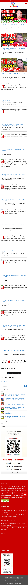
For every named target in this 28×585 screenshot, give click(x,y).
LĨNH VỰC (14, 580)
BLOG (12, 581)
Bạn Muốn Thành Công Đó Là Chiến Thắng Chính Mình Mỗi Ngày (13, 175)
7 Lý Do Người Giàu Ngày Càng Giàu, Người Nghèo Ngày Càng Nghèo (14, 276)
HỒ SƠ (15, 581)
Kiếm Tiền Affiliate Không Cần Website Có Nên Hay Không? (15, 417)
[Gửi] (25, 386)
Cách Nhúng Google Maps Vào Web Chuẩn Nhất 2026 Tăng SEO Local (15, 394)
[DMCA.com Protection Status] (5, 500)
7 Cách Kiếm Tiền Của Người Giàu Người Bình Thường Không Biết (13, 150)
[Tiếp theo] (14, 364)
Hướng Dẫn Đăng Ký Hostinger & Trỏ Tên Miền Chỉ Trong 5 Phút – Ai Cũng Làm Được (15, 399)
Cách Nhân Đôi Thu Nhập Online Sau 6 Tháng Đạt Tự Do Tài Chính (14, 250)
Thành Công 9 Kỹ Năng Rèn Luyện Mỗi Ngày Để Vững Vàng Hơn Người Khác (13, 49)
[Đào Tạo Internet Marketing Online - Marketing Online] (14, 4)
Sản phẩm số (4, 381)
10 (24, 361)
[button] (2, 4)
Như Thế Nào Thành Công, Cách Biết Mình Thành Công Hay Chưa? (13, 351)
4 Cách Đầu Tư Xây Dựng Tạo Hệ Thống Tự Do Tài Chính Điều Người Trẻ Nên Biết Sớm (12, 125)
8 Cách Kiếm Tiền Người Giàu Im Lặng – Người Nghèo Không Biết (13, 200)
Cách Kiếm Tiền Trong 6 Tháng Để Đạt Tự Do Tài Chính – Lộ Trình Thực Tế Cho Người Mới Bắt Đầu (13, 326)
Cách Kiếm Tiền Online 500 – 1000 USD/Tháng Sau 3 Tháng (13, 301)
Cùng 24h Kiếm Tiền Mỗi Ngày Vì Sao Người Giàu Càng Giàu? (13, 225)
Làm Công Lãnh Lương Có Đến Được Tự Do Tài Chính (13, 24)
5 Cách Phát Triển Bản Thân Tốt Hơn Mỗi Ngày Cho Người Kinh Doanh (13, 99)
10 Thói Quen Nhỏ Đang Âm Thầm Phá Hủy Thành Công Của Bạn (14, 74)
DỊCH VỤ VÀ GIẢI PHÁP (7, 580)
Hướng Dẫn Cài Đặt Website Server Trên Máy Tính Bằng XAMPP (16, 412)
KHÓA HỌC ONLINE (21, 580)
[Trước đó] (3, 361)
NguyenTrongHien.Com (10, 486)
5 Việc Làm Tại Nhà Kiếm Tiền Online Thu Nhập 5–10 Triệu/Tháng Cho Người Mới (15, 403)
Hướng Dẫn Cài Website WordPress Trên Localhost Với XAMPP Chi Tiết (15, 408)
